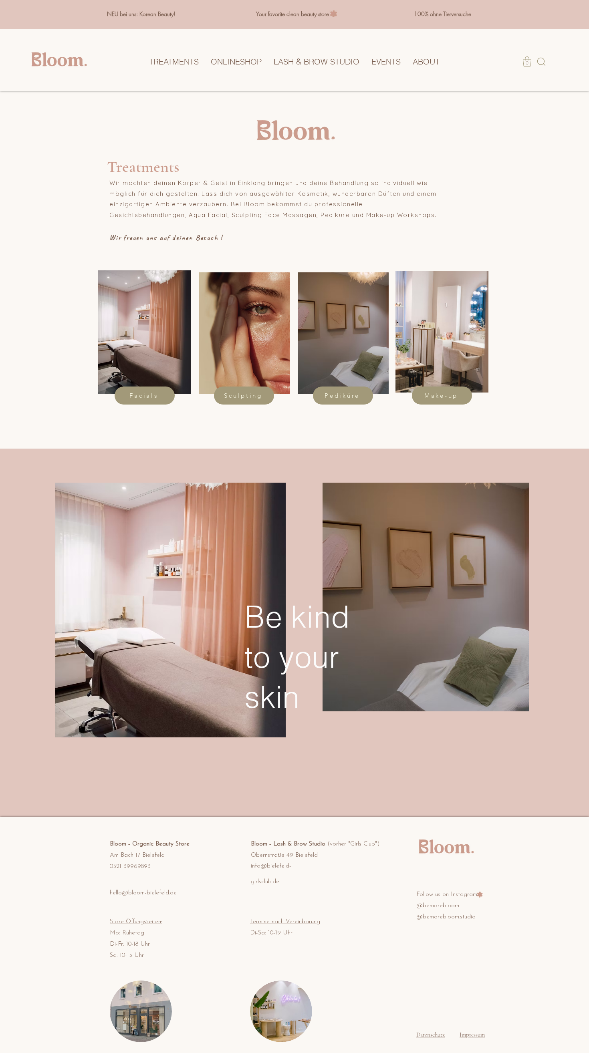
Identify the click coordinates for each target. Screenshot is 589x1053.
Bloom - (121, 844)
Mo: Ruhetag (127, 933)
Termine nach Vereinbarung (285, 922)
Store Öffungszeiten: (136, 922)
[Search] (541, 61)
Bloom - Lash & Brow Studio (315, 844)
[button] (527, 61)
